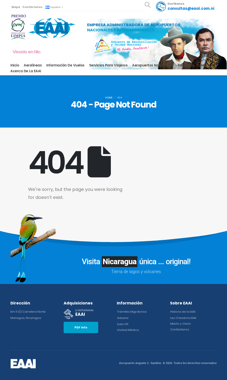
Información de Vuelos (65, 65)
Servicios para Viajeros (108, 65)
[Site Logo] (51, 28)
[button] (147, 5)
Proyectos (186, 65)
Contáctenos (32, 7)
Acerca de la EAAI (25, 71)
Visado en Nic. (27, 52)
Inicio (14, 65)
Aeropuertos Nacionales (152, 65)
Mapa (16, 7)
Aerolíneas (33, 65)
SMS (202, 65)
